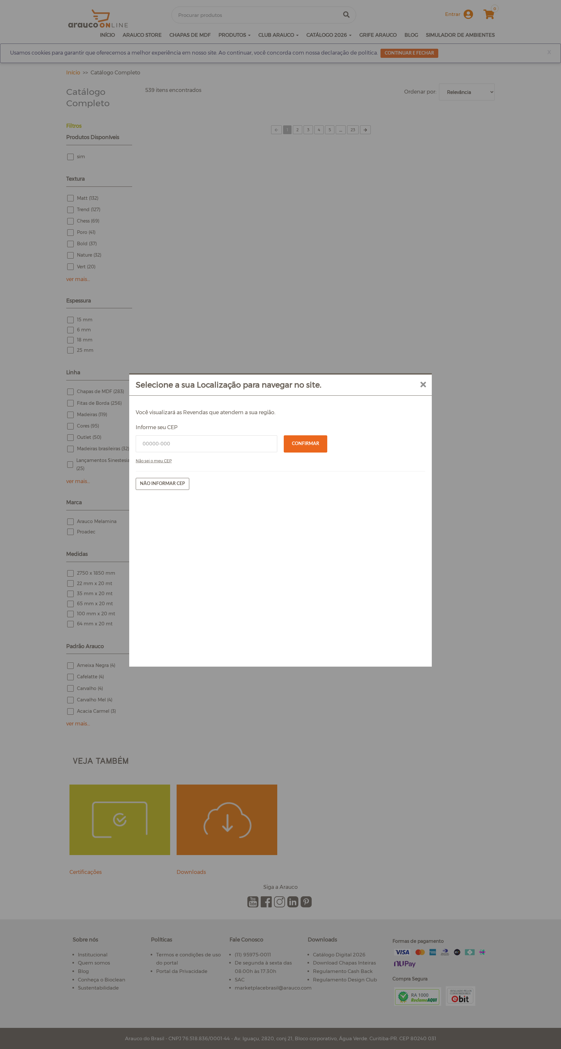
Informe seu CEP (157, 427)
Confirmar (305, 443)
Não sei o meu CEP (154, 460)
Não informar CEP (162, 483)
